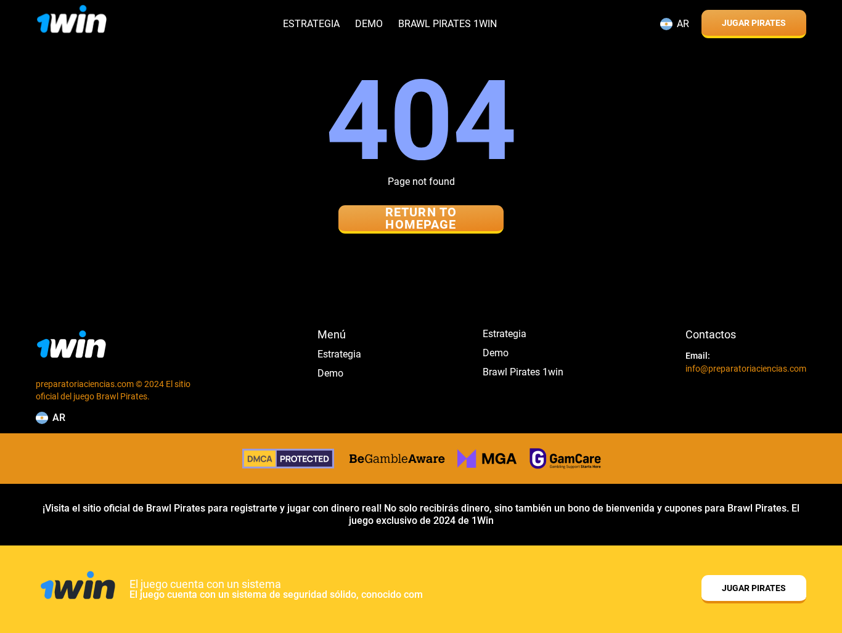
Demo (369, 24)
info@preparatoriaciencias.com (745, 369)
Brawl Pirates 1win (447, 24)
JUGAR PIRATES (754, 23)
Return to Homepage (421, 218)
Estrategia (311, 24)
